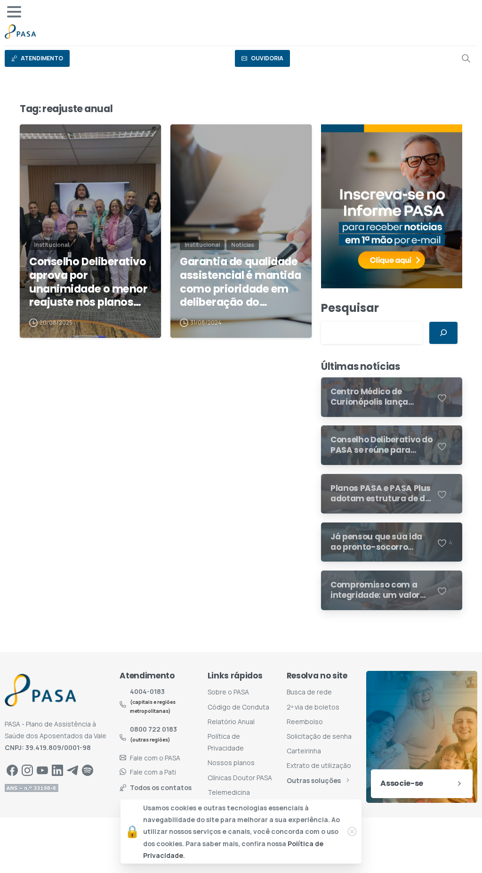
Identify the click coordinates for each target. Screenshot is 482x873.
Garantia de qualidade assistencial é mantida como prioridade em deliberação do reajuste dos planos (240, 282)
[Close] (352, 831)
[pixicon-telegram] (72, 770)
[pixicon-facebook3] (12, 770)
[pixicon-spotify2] (87, 770)
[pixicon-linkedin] (57, 770)
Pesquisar (350, 308)
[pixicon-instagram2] (27, 770)
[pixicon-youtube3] (42, 770)
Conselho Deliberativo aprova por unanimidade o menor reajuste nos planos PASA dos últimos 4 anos (88, 282)
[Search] (466, 58)
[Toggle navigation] (14, 12)
